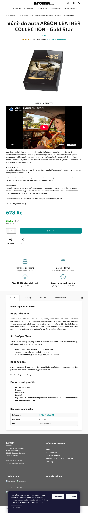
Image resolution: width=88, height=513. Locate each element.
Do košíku (52, 231)
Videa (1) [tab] (27, 298)
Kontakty (49, 461)
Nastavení (16, 508)
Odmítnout (58, 496)
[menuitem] (16, 8)
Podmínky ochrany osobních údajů (59, 458)
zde (41, 502)
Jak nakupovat (52, 452)
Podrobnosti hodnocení (56, 39)
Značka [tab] (60, 298)
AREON (44, 35)
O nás (48, 449)
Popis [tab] (12, 298)
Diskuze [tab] (43, 298)
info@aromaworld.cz (19, 463)
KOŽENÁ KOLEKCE (46, 415)
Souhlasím (72, 496)
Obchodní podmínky (53, 455)
